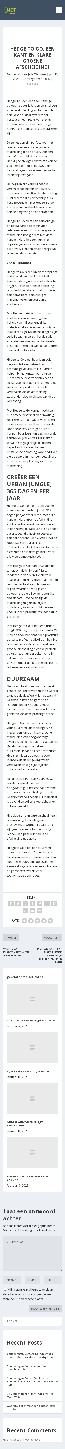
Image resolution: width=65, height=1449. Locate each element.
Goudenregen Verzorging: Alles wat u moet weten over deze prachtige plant (31, 1355)
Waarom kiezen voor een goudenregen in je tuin (31, 1407)
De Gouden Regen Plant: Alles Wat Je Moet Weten (30, 1395)
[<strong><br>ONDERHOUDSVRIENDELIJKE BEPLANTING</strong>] (32, 1098)
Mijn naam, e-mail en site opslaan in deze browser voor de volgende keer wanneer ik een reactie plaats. (29, 1294)
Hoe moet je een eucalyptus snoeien (31, 1020)
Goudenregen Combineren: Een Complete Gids (26, 1367)
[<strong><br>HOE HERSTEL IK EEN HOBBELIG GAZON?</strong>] (32, 1152)
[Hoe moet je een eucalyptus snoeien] (32, 999)
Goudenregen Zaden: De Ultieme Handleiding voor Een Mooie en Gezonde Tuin (32, 1381)
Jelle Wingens (37, 74)
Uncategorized (32, 79)
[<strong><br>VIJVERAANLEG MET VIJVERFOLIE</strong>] (32, 1047)
